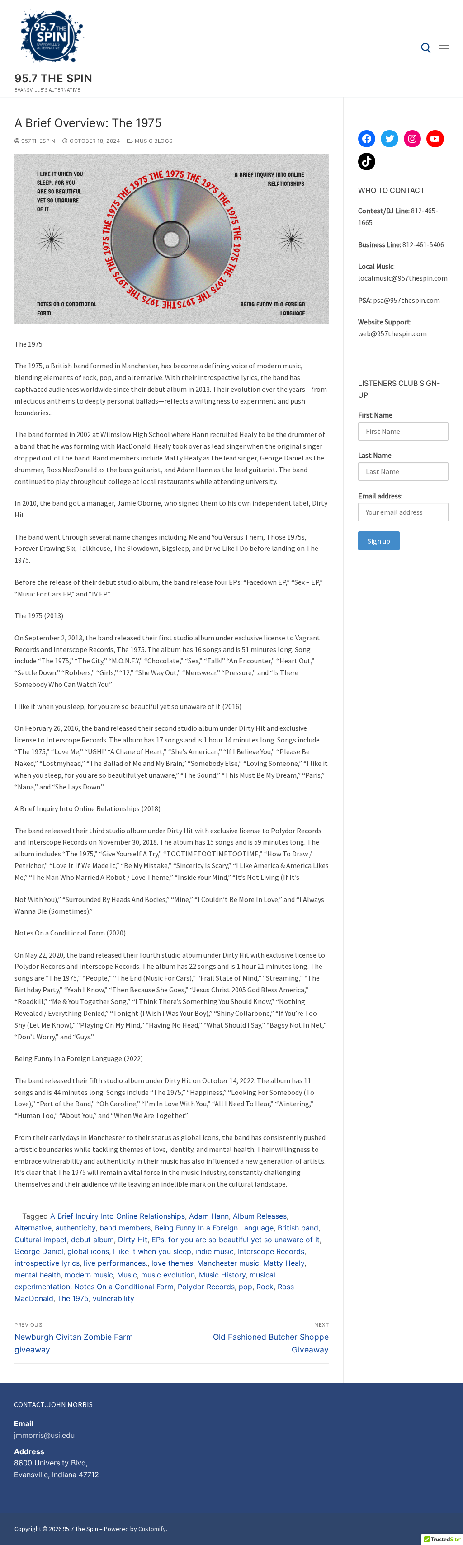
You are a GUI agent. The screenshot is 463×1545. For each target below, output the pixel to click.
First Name (375, 414)
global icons (88, 1251)
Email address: (380, 495)
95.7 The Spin (53, 78)
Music (127, 1274)
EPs (157, 1239)
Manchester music (228, 1263)
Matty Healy (283, 1263)
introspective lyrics (47, 1263)
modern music (89, 1274)
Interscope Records (271, 1251)
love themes (172, 1263)
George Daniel (38, 1251)
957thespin (37, 141)
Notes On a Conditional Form (124, 1286)
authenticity (75, 1227)
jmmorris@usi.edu (44, 1435)
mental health (37, 1274)
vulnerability (113, 1298)
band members (125, 1227)
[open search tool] (426, 48)
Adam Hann (209, 1216)
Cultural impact (40, 1239)
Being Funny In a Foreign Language (214, 1227)
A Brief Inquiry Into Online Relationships (117, 1216)
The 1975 (73, 1298)
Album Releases (260, 1216)
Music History (222, 1274)
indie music (214, 1251)
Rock (265, 1286)
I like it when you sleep (152, 1251)
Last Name (375, 455)
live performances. (115, 1263)
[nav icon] (444, 48)
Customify (152, 1529)
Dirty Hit (132, 1239)
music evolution (168, 1274)
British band (298, 1227)
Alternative (33, 1227)
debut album (92, 1239)
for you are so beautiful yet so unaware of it (244, 1239)
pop (245, 1286)
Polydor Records (206, 1286)
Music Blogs (153, 141)
